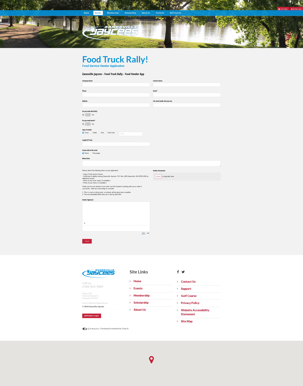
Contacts (160, 13)
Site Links (139, 271)
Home (86, 13)
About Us (140, 309)
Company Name (87, 81)
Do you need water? (88, 120)
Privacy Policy (190, 303)
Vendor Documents (159, 170)
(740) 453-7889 (92, 286)
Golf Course (175, 13)
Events (98, 13)
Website (84, 101)
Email (158, 91)
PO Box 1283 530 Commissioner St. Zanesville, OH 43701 (90, 296)
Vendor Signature (87, 200)
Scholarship (130, 13)
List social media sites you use (162, 101)
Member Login (92, 316)
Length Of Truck (87, 140)
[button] (151, 359)
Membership (113, 13)
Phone (84, 91)
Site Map (186, 321)
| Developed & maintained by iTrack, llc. (114, 329)
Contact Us (188, 281)
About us (146, 13)
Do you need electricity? (89, 111)
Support (186, 288)
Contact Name (157, 81)
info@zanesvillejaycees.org (97, 303)
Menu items (86, 158)
